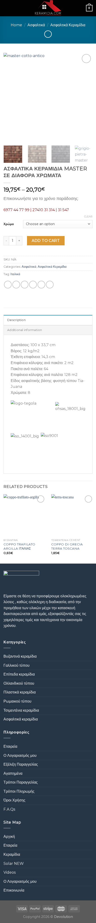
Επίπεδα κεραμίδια (19, 674)
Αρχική (9, 836)
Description (16, 320)
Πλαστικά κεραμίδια (19, 692)
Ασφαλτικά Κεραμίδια (67, 25)
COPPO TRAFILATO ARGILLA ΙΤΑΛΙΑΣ (19, 546)
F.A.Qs (9, 809)
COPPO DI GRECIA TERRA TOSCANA (67, 546)
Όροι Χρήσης (14, 800)
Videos (9, 872)
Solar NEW (13, 863)
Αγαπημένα (12, 773)
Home (16, 25)
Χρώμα (8, 224)
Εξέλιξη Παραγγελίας (20, 764)
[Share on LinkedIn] (50, 284)
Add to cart (46, 240)
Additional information (24, 330)
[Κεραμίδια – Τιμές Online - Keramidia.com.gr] (48, 8)
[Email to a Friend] (33, 284)
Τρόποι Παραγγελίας (20, 782)
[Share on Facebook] (16, 284)
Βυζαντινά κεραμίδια (20, 656)
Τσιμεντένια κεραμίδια (21, 710)
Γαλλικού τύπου (16, 665)
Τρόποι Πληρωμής (18, 791)
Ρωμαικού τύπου (17, 701)
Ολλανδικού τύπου (18, 683)
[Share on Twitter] (24, 284)
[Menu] (6, 8)
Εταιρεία (10, 746)
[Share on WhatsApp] (8, 284)
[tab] (48, 320)
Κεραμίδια (11, 854)
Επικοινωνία (13, 890)
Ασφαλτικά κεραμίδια (20, 719)
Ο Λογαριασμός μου (20, 755)
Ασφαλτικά (36, 25)
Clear (88, 216)
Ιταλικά (15, 274)
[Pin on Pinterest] (41, 284)
